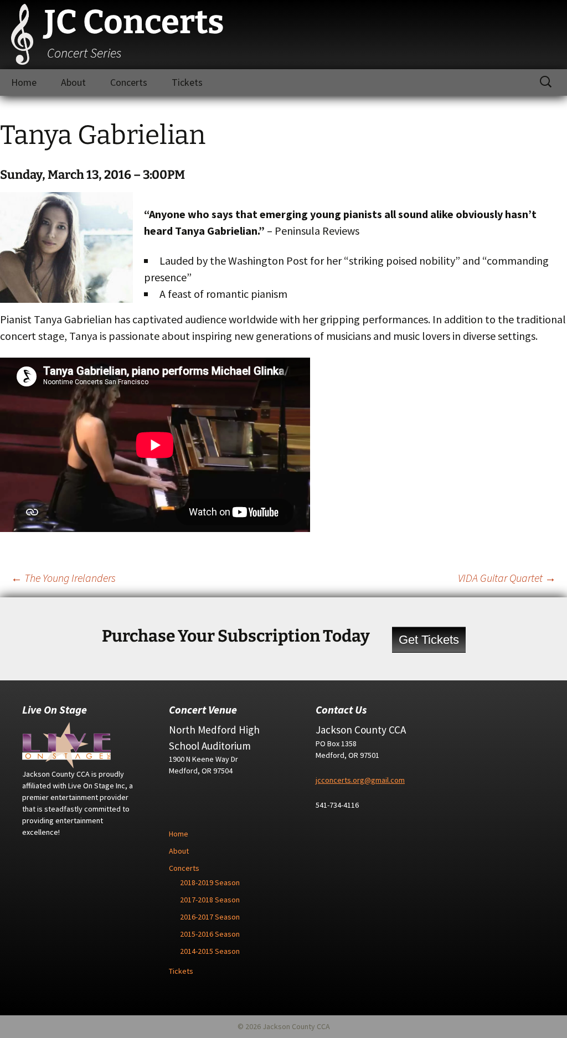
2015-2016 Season (210, 934)
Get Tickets (429, 640)
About (73, 82)
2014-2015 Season (210, 951)
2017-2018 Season (210, 900)
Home (24, 82)
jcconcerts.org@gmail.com (360, 780)
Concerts (128, 82)
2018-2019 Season (210, 882)
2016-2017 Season (210, 917)
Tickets (187, 82)
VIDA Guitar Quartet (507, 578)
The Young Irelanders (63, 578)
